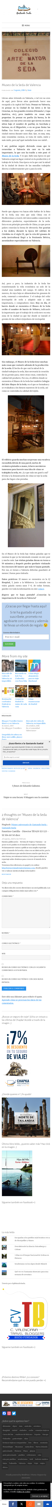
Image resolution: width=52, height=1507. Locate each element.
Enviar (26, 763)
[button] (26, 743)
